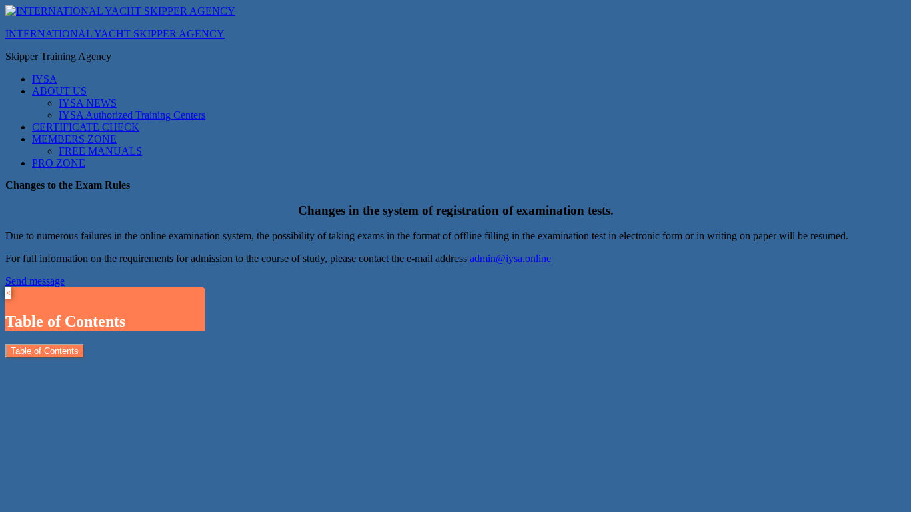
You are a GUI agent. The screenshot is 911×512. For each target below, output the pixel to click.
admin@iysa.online (510, 258)
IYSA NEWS (88, 103)
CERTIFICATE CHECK (85, 127)
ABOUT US (59, 91)
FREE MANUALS (100, 151)
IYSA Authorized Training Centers (132, 115)
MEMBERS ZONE (74, 139)
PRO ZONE (58, 163)
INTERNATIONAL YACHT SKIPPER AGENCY (115, 33)
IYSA (44, 79)
